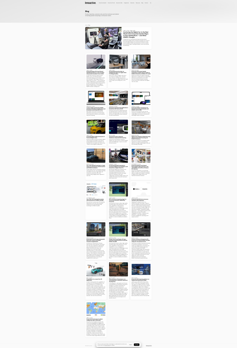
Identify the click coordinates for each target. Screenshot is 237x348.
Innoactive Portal (111, 2)
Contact (146, 2)
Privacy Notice (107, 345)
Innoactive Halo (119, 2)
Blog (142, 2)
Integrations (126, 2)
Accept (136, 344)
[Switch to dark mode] (151, 3)
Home (86, 25)
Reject (130, 344)
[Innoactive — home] (90, 3)
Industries (132, 2)
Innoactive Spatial (102, 2)
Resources (138, 2)
